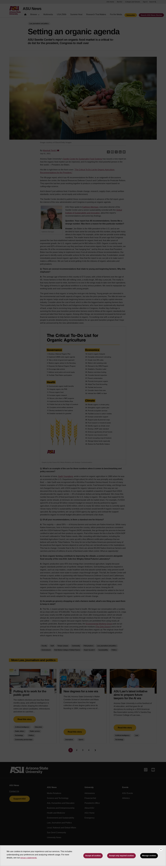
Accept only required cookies (121, 856)
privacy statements (28, 858)
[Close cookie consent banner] (161, 849)
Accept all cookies (93, 856)
